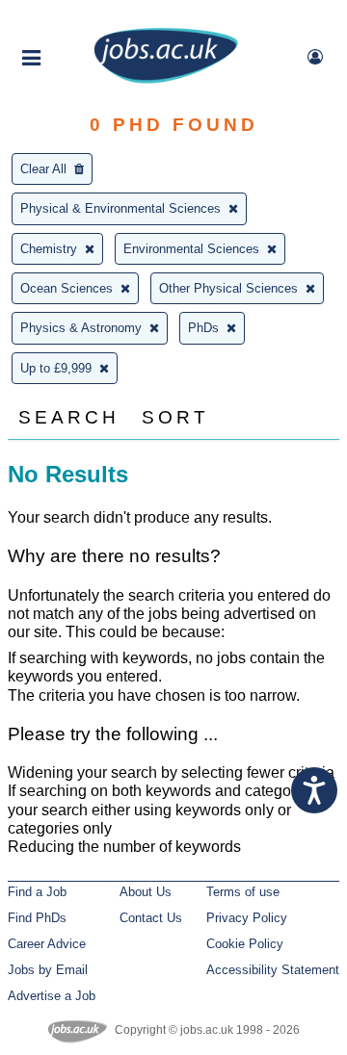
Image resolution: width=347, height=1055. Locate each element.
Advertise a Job (51, 996)
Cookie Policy (244, 944)
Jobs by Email (48, 970)
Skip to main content (77, 17)
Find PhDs (37, 918)
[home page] (165, 79)
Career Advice (47, 944)
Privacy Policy (246, 918)
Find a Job (37, 892)
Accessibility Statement (272, 970)
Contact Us (151, 918)
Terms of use (243, 892)
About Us (146, 892)
